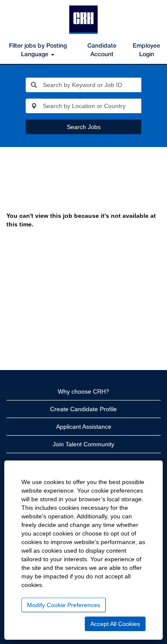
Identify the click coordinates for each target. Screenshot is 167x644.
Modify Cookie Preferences (63, 605)
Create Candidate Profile (83, 409)
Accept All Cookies (115, 623)
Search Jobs (84, 126)
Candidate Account (101, 50)
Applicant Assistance (83, 426)
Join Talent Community (83, 444)
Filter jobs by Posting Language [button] (38, 50)
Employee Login (146, 50)
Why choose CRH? (83, 391)
